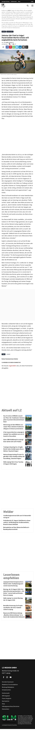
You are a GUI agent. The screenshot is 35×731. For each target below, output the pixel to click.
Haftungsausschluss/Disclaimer (10, 706)
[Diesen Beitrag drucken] (23, 47)
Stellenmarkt (14, 1)
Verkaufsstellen (6, 690)
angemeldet (12, 366)
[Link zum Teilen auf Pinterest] (10, 47)
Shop (19, 1)
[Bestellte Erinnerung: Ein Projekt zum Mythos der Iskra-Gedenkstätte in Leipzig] (28, 608)
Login (32, 1)
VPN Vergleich (6, 696)
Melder (3, 31)
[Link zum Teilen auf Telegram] (16, 47)
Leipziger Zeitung (5, 1)
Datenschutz (5, 709)
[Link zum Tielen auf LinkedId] (20, 47)
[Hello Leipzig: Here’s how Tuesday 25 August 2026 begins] (28, 464)
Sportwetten (5, 701)
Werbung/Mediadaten (8, 687)
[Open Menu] (32, 5)
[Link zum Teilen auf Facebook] (7, 47)
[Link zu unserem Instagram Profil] (7, 677)
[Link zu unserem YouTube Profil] (10, 677)
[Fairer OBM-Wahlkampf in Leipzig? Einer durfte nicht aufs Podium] (28, 442)
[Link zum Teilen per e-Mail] (26, 47)
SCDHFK (8, 354)
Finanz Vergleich (6, 698)
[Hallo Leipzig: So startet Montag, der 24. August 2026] (28, 600)
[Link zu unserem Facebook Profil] (3, 677)
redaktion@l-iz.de (23, 26)
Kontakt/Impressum (8, 682)
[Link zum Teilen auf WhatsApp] (13, 47)
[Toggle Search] (28, 5)
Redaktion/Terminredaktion (10, 684)
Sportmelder (10, 31)
